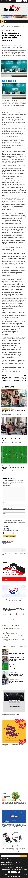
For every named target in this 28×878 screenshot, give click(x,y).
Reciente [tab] (6, 646)
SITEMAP (24, 869)
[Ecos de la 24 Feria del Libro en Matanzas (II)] (14, 426)
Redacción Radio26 (17, 45)
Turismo (8, 408)
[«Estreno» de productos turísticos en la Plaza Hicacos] (14, 398)
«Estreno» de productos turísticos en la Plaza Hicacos (16, 652)
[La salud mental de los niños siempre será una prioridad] (5, 674)
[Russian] (10, 541)
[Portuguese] (9, 541)
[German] (7, 541)
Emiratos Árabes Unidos (11, 373)
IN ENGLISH (12, 867)
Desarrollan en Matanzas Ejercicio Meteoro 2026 (12, 635)
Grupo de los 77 (19, 119)
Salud (16, 672)
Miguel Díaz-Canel (20, 373)
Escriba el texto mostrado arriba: (11, 530)
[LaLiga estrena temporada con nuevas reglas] (14, 454)
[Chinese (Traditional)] (3, 541)
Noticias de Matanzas (11, 437)
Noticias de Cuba (10, 30)
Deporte (3, 465)
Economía (17, 679)
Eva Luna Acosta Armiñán (18, 414)
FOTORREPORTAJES (16, 869)
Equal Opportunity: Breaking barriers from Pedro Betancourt (7, 378)
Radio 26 (25, 875)
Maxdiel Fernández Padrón (18, 470)
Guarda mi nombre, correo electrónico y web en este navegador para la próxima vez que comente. (14, 522)
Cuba (17, 371)
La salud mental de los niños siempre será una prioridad (16, 675)
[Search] (26, 21)
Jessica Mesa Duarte (17, 442)
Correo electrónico (7, 508)
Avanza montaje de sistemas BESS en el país (16, 682)
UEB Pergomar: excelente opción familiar (11, 628)
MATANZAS (19, 867)
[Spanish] (12, 541)
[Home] (2, 22)
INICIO (7, 867)
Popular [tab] (14, 646)
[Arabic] (2, 541)
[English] (4, 541)
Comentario (6, 485)
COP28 (3, 124)
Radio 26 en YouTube (12, 626)
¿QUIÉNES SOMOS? (6, 869)
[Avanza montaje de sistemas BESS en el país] (5, 681)
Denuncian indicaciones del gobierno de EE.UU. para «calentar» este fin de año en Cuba (20, 379)
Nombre (5, 503)
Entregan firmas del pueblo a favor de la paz (11, 639)
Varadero (12, 408)
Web (4, 513)
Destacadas (4, 30)
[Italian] (8, 541)
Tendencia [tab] (23, 646)
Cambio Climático (8, 371)
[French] (6, 541)
